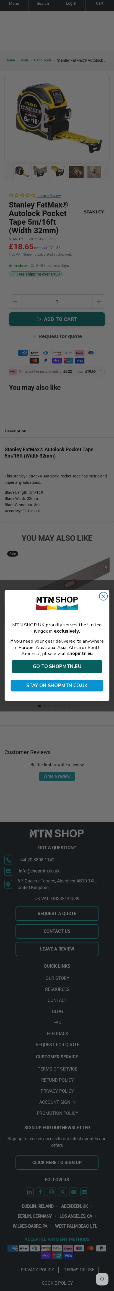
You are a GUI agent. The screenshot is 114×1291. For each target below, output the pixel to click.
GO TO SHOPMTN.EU (57, 666)
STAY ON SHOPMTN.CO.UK (56, 685)
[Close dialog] (103, 596)
